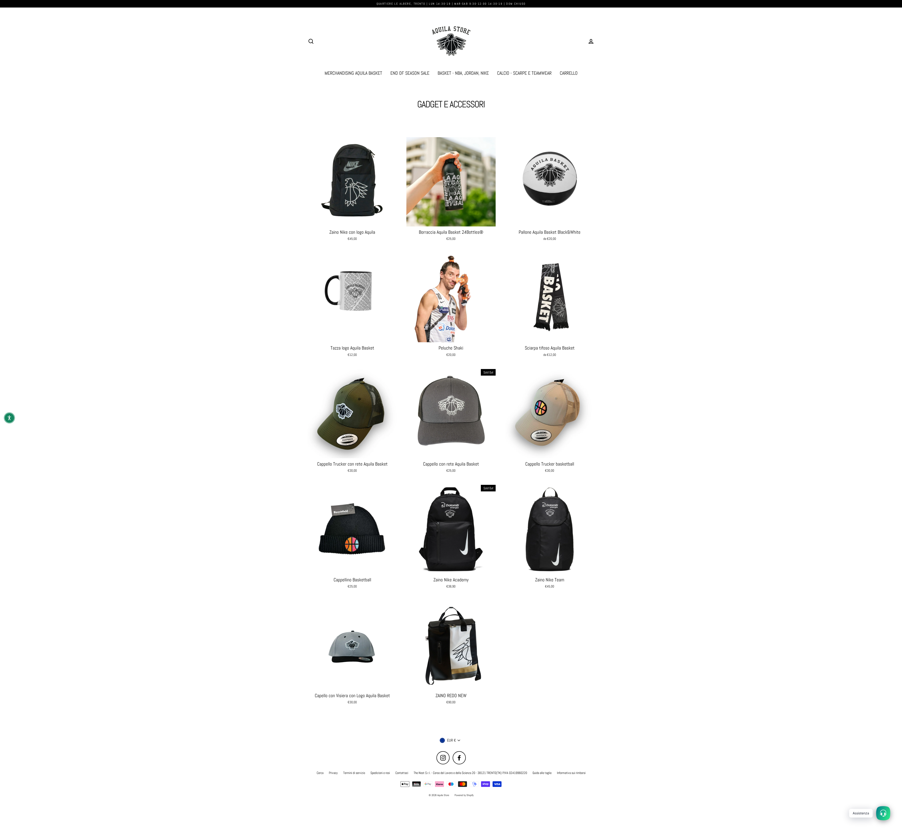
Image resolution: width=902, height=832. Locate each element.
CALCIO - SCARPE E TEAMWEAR (524, 73)
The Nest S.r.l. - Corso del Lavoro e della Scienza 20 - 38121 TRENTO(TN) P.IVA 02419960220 (470, 773)
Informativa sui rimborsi (571, 773)
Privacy (333, 773)
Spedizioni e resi (380, 773)
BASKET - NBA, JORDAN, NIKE (463, 73)
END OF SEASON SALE (409, 73)
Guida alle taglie (542, 773)
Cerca (320, 773)
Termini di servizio (354, 773)
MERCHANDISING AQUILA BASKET (353, 73)
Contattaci (401, 773)
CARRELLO (569, 73)
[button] (9, 418)
